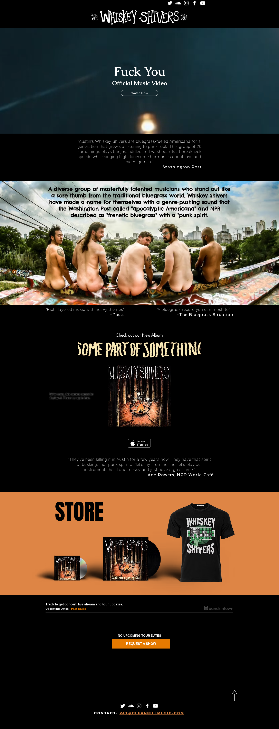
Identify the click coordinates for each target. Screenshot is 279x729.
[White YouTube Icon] (203, 3)
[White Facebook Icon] (194, 3)
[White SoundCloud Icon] (178, 3)
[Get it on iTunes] (139, 443)
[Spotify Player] (207, 396)
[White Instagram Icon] (186, 3)
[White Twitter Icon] (170, 3)
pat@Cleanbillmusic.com (151, 713)
